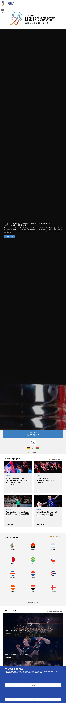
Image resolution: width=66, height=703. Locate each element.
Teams (52, 537)
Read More (10, 236)
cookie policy (38, 672)
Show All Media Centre (55, 611)
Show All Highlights (56, 459)
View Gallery (8, 633)
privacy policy (47, 671)
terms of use (38, 671)
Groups (58, 537)
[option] (33, 229)
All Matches (33, 452)
